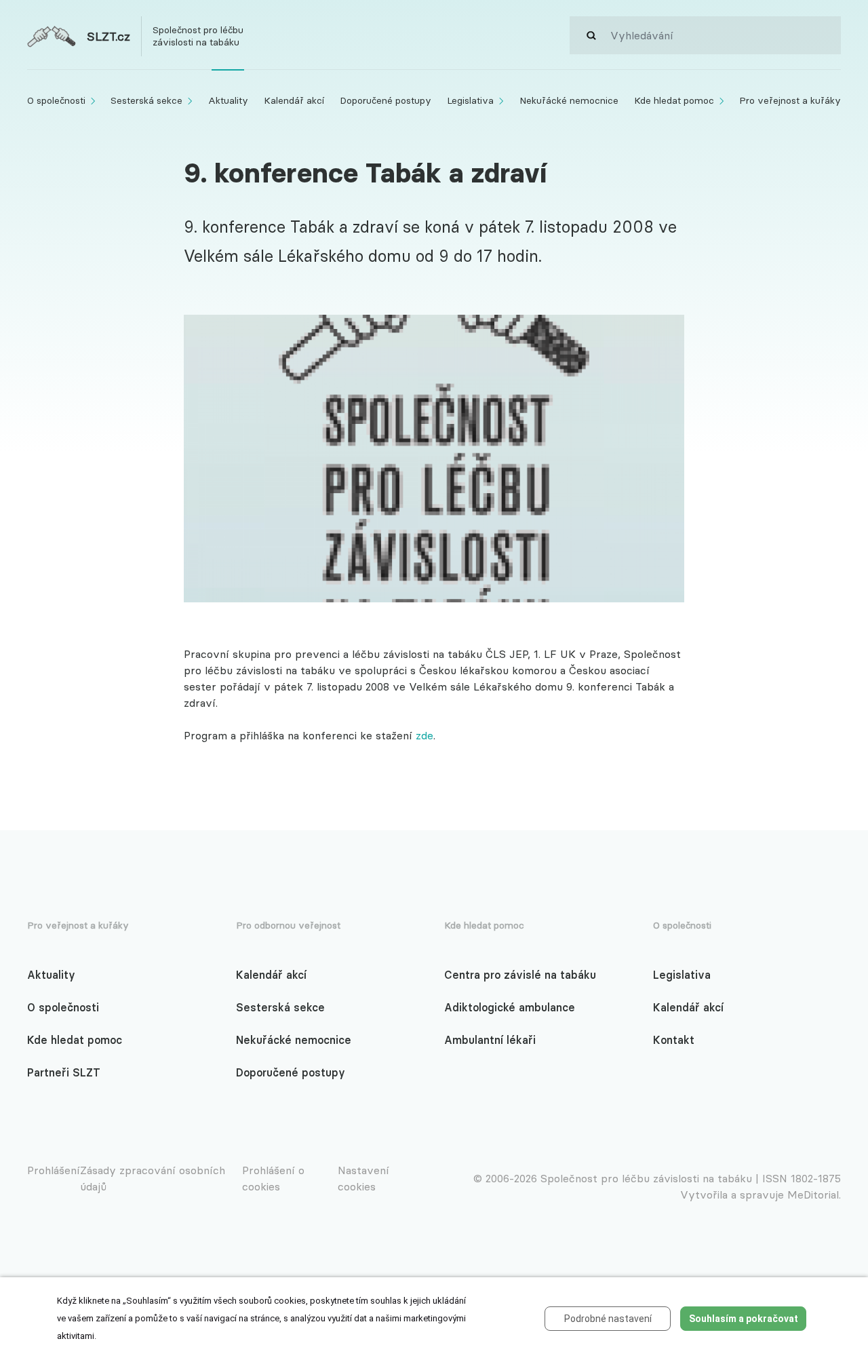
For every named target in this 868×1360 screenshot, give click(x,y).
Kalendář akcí (271, 975)
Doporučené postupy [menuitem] (385, 100)
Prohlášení (53, 1170)
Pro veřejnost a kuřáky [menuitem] (790, 100)
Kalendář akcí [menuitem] (294, 100)
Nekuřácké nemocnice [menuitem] (568, 100)
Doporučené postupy (290, 1072)
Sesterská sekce (280, 1007)
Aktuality (51, 975)
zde (424, 735)
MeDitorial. (814, 1194)
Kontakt (673, 1040)
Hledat (590, 35)
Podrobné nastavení (608, 1318)
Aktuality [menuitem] (228, 100)
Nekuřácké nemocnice (293, 1040)
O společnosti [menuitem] (56, 100)
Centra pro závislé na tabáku (520, 975)
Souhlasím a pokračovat (743, 1318)
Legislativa (682, 975)
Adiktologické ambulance (509, 1007)
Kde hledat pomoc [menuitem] (674, 100)
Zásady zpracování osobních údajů (152, 1178)
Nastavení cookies (363, 1178)
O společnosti (63, 1007)
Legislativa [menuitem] (470, 100)
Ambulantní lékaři (490, 1040)
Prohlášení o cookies (273, 1178)
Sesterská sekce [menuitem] (146, 100)
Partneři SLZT (63, 1072)
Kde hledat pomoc (74, 1040)
